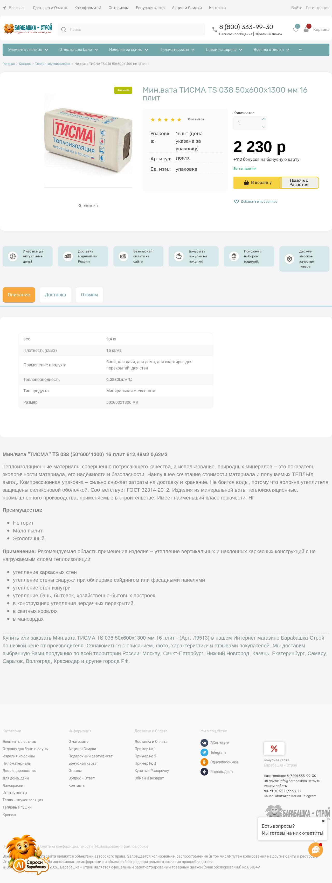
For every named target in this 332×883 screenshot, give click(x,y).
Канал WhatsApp (277, 796)
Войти (296, 8)
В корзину (261, 182)
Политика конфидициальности (65, 846)
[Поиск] (64, 29)
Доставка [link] (55, 294)
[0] (296, 31)
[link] (13, 8)
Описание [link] (19, 294)
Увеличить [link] (91, 205)
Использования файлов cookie (121, 846)
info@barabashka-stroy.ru (300, 781)
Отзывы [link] (89, 294)
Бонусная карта (276, 760)
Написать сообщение (235, 34)
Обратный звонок (268, 34)
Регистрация (317, 8)
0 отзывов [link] (196, 119)
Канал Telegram (303, 796)
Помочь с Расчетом (299, 182)
